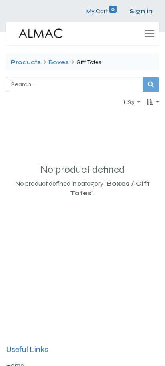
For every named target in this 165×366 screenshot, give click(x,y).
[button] (153, 102)
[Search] (151, 84)
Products (26, 62)
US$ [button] (129, 102)
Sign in (141, 11)
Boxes (58, 62)
